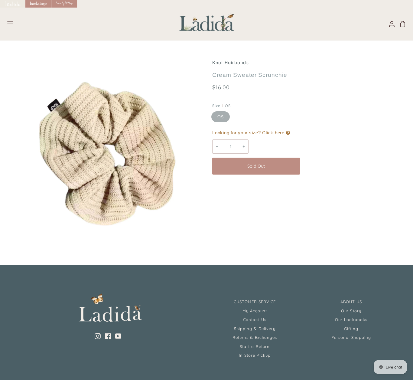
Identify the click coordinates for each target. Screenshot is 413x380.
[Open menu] (7, 24)
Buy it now (348, 166)
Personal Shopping (351, 337)
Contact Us (254, 319)
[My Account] (389, 24)
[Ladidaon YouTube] (118, 336)
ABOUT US (351, 301)
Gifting (351, 328)
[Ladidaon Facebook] (108, 336)
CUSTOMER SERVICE (255, 301)
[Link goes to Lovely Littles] (64, 4)
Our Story (351, 310)
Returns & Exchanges (255, 337)
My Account (254, 310)
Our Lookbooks (351, 319)
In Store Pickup (255, 355)
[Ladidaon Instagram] (98, 336)
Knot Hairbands (230, 62)
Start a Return (255, 346)
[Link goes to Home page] (12, 4)
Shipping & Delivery (254, 328)
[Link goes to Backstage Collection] (38, 4)
